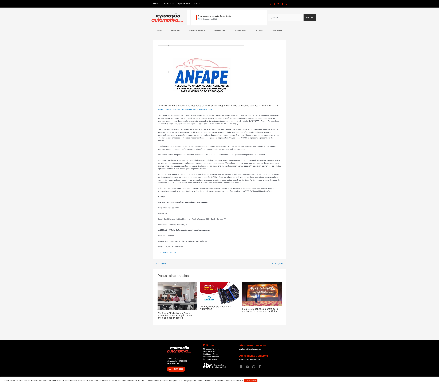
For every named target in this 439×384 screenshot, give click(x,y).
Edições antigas (183, 4)
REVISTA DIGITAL (220, 30)
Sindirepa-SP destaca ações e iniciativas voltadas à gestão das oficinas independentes (175, 315)
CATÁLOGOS (259, 30)
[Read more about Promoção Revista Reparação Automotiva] (219, 293)
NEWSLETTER (277, 30)
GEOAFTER (196, 4)
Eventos (180, 109)
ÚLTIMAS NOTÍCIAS (196, 30)
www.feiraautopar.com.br (172, 252)
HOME (159, 30)
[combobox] (285, 17)
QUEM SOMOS (175, 30)
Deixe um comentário (167, 109)
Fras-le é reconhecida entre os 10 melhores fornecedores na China (260, 310)
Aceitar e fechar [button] (251, 380)
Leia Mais (240, 380)
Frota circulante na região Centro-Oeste (210, 16)
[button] (176, 369)
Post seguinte (279, 264)
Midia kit (156, 4)
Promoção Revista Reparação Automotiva (215, 307)
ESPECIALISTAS (240, 30)
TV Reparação (168, 4)
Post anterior (159, 264)
